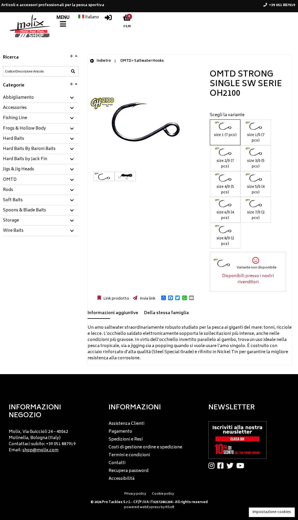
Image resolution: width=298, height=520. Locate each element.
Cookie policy (163, 494)
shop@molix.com (40, 450)
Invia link (147, 299)
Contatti (117, 463)
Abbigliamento (18, 97)
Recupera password (128, 471)
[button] (163, 297)
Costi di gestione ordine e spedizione (145, 447)
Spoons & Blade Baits (24, 210)
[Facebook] (221, 465)
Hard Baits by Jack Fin (25, 159)
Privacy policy (135, 494)
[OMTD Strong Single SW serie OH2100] (146, 168)
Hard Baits (13, 139)
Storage (11, 220)
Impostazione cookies (272, 512)
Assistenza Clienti (126, 423)
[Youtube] (241, 465)
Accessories (15, 108)
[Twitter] (231, 465)
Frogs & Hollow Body (24, 128)
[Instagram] (212, 465)
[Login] (108, 19)
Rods (8, 190)
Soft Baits (13, 200)
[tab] (41, 98)
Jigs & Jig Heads (18, 169)
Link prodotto (115, 299)
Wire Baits (13, 231)
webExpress (150, 507)
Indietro (103, 61)
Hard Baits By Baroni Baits (29, 149)
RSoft (169, 507)
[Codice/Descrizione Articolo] (73, 71)
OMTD (10, 180)
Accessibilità (121, 478)
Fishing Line (15, 118)
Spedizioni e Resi (126, 439)
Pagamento (120, 431)
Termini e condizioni (129, 455)
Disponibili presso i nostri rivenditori (248, 279)
